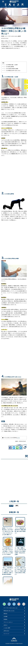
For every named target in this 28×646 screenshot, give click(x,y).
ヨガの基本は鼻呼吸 (10, 66)
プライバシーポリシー (8, 622)
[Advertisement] (14, 474)
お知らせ (5, 625)
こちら (18, 437)
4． (4, 70)
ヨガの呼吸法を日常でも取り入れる (13, 70)
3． (4, 68)
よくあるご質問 (7, 627)
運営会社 (5, 613)
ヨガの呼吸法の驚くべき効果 (12, 64)
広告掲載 (5, 616)
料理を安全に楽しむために (9, 610)
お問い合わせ (6, 630)
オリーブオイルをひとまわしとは (10, 607)
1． (4, 64)
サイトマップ (6, 633)
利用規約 (5, 619)
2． (4, 66)
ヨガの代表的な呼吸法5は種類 (12, 68)
